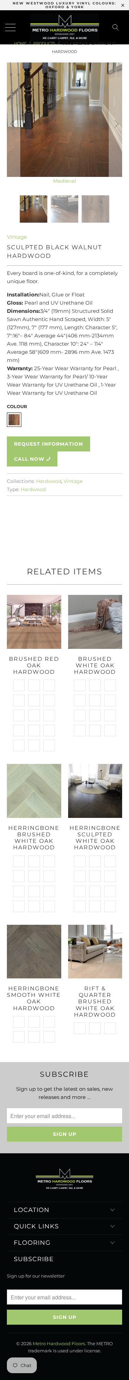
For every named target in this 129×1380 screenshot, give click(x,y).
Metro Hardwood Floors (59, 1343)
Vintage (17, 237)
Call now (29, 459)
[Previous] (13, 123)
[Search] (117, 27)
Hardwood (48, 481)
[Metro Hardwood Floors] (64, 27)
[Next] (115, 123)
